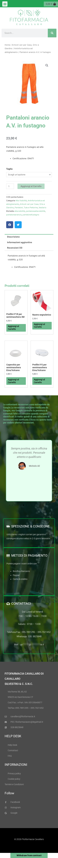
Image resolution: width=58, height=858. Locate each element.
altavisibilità (19, 211)
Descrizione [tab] (13, 237)
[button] (4, 4)
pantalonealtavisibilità (35, 211)
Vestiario (42, 207)
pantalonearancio (14, 214)
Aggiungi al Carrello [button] (39, 325)
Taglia (9, 169)
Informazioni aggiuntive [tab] (19, 242)
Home (7, 45)
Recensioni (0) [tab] (14, 248)
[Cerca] (52, 33)
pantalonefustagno (31, 214)
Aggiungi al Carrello (31, 186)
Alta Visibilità (21, 200)
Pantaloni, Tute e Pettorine (26, 207)
